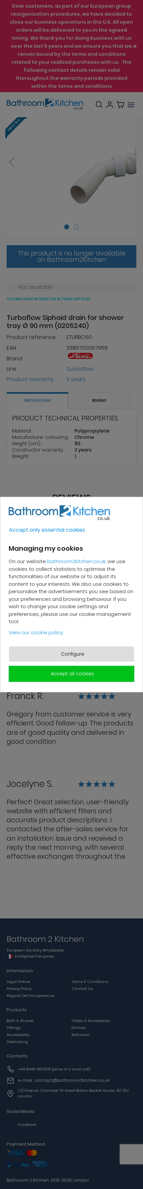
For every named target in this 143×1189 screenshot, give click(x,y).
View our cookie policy (36, 632)
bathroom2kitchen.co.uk (76, 561)
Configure (72, 654)
